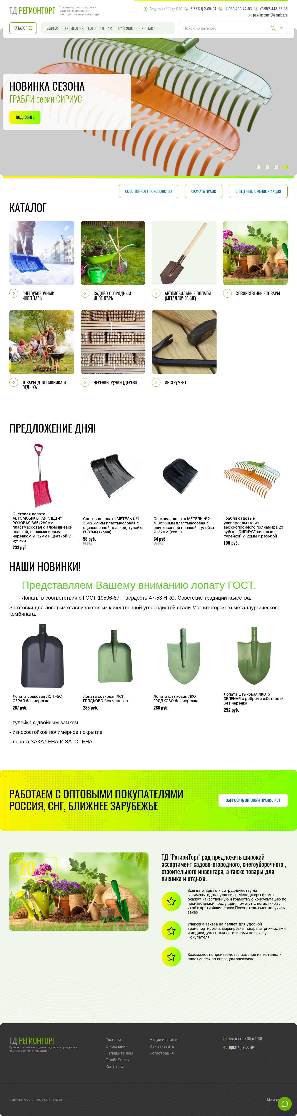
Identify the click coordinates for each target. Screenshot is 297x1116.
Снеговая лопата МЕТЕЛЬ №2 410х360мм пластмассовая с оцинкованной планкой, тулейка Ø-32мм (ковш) (184, 525)
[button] (281, 28)
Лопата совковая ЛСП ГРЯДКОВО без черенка (105, 698)
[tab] (258, 167)
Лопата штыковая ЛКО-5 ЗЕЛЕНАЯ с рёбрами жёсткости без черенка (254, 698)
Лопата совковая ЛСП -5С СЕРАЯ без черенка (37, 698)
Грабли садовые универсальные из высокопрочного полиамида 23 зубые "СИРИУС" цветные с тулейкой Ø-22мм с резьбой (253, 527)
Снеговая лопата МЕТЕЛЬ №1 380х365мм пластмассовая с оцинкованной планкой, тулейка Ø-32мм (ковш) (113, 525)
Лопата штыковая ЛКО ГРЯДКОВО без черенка (176, 698)
